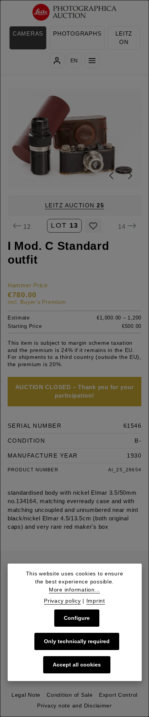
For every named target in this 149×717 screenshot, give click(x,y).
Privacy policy (62, 601)
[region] (74, 137)
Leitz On (123, 38)
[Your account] (57, 60)
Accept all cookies (77, 665)
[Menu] (92, 60)
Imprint (95, 601)
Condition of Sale (70, 695)
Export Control (118, 695)
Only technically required (77, 641)
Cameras (28, 34)
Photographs (77, 34)
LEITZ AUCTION (74, 205)
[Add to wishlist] (93, 226)
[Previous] (112, 176)
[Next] (129, 176)
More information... (74, 590)
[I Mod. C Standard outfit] (74, 137)
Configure (77, 618)
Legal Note (25, 695)
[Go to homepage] (74, 12)
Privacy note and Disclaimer (74, 705)
